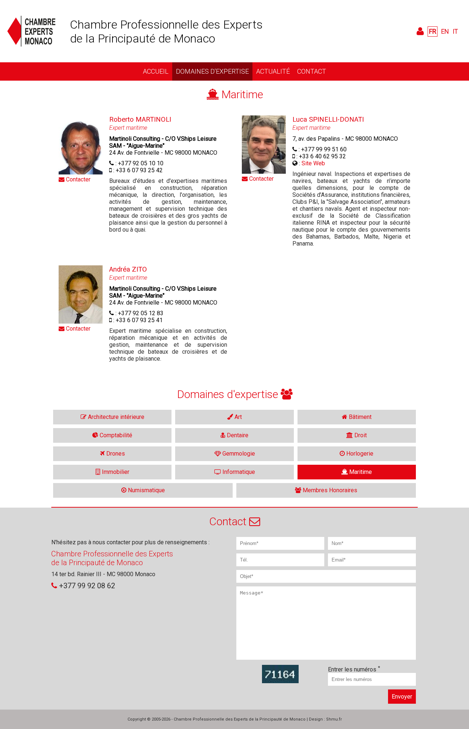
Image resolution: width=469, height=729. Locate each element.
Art (237, 416)
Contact (311, 71)
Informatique (238, 471)
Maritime (360, 471)
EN (445, 31)
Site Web (313, 163)
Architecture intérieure (115, 416)
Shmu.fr (334, 719)
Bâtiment (359, 416)
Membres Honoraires (329, 490)
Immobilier (114, 471)
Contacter (77, 179)
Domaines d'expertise (212, 71)
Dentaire (236, 435)
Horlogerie (359, 453)
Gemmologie (238, 453)
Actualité (273, 71)
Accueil (156, 71)
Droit (360, 435)
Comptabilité (115, 435)
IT (455, 31)
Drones (115, 453)
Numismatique (145, 490)
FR (432, 31)
